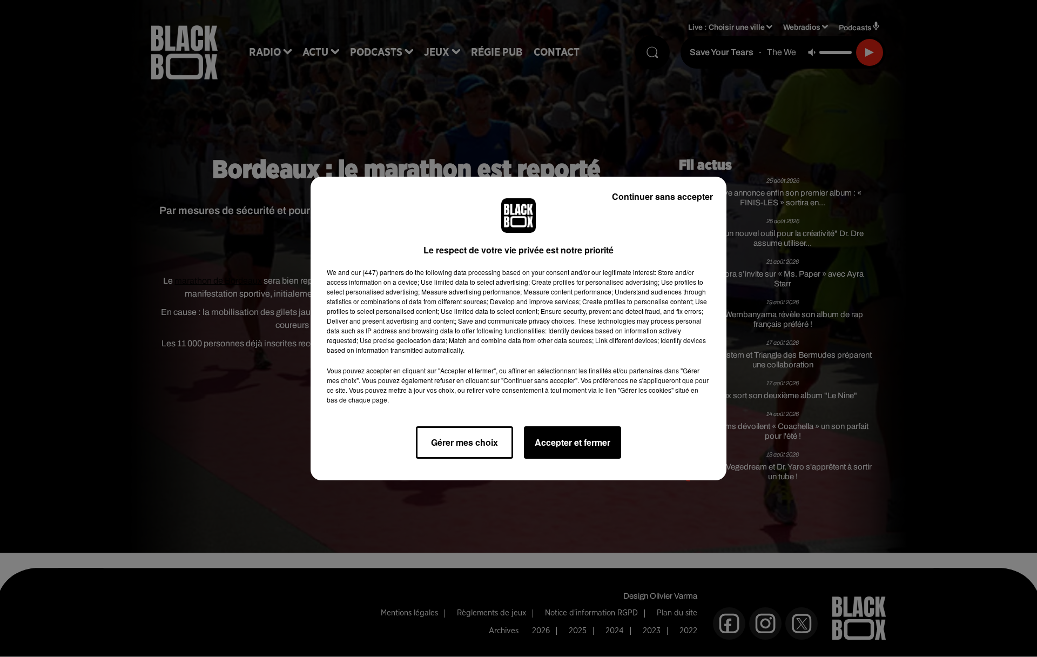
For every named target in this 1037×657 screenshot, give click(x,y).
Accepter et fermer (572, 442)
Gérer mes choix (464, 442)
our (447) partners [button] (377, 272)
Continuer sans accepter (662, 196)
